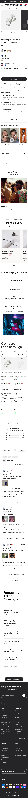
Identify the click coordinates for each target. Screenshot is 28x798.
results (4, 456)
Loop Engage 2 (4, 724)
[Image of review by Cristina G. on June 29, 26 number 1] (5, 483)
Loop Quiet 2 (4, 717)
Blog (2, 759)
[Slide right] (17, 265)
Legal (16, 746)
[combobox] (19, 464)
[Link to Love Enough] (2, 65)
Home (2, 8)
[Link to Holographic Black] (5, 56)
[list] (14, 194)
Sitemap (17, 736)
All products (7, 8)
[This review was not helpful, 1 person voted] (23, 538)
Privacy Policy (18, 748)
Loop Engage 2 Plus (5, 726)
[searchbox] (8, 450)
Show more (10, 460)
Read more (12, 496)
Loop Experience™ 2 (7, 372)
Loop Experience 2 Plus (6, 722)
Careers (3, 746)
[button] (1, 5)
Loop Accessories (5, 731)
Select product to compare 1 (7, 351)
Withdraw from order (20, 720)
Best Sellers (4, 710)
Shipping (17, 713)
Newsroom (3, 762)
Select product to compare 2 (20, 351)
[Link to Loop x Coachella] (2, 60)
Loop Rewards (4, 748)
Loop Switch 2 (4, 715)
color (9, 456)
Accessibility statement (20, 755)
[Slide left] (10, 265)
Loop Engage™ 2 (19, 372)
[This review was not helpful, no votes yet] (23, 574)
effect (4, 460)
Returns (16, 715)
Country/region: (5, 768)
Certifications (18, 722)
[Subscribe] (24, 695)
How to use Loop (18, 729)
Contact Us (17, 724)
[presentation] (9, 36)
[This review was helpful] (21, 502)
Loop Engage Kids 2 (5, 729)
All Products (4, 736)
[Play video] (5, 135)
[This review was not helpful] (23, 502)
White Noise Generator (20, 738)
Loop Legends (4, 753)
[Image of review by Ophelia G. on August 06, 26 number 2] (12, 519)
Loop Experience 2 (5, 720)
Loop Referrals (4, 750)
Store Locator (18, 731)
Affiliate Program (5, 757)
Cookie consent (18, 750)
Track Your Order (19, 726)
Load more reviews (14, 580)
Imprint (16, 753)
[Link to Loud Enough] (5, 65)
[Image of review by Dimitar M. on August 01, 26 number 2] (12, 555)
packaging (15, 456)
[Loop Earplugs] (14, 703)
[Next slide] (17, 337)
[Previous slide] (10, 337)
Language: (3, 775)
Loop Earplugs (18, 733)
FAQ (16, 710)
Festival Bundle (7, 252)
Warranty (17, 717)
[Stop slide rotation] (19, 1)
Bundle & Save (4, 733)
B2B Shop (3, 755)
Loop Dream (4, 713)
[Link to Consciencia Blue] (2, 56)
